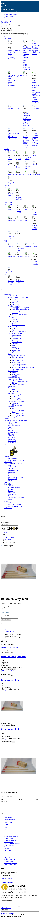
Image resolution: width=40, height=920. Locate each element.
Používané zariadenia (11, 281)
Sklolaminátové (16, 318)
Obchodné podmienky (11, 14)
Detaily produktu (9, 631)
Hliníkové (15, 321)
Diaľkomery (35, 108)
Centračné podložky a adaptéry (26, 115)
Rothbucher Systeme (18, 369)
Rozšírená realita (11, 183)
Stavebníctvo (8, 463)
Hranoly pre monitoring (19, 364)
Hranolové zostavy (17, 359)
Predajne (7, 848)
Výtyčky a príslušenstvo (27, 47)
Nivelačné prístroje (13, 133)
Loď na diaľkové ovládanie (19, 199)
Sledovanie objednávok (11, 864)
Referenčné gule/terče (18, 410)
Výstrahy (14, 345)
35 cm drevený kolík (10, 680)
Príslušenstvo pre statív (18, 325)
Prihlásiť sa (4, 519)
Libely (25, 75)
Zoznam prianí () (6, 21)
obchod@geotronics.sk (7, 882)
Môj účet (7, 858)
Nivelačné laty (12, 137)
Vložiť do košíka (5, 619)
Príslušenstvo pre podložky (27, 119)
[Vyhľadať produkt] (19, 25)
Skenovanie (35, 132)
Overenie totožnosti (10, 859)
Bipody (14, 330)
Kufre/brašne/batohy (14, 108)
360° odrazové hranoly (18, 360)
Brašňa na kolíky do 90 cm (13, 656)
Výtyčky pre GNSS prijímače (27, 52)
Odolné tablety (25, 142)
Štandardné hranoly (17, 357)
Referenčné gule (16, 350)
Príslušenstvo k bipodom (19, 331)
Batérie (10, 54)
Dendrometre (20, 256)
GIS (34, 155)
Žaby (9, 135)
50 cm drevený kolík (10, 729)
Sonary (6, 456)
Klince (10, 78)
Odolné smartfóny (26, 146)
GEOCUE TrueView (18, 415)
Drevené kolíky (12, 80)
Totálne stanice (10, 158)
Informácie (7, 18)
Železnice (11, 174)
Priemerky (28, 246)
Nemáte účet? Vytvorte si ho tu (10, 913)
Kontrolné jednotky (28, 158)
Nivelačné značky (13, 84)
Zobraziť (3, 691)
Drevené (14, 319)
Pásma (27, 256)
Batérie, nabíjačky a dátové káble (14, 51)
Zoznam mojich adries (10, 863)
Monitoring (11, 165)
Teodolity (27, 209)
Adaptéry (26, 122)
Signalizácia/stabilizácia (15, 75)
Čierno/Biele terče (17, 413)
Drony (18, 235)
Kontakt (6, 847)
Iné (13, 352)
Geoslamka (15, 343)
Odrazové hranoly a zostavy (35, 82)
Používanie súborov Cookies (12, 843)
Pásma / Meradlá (13, 371)
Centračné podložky (26, 124)
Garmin (10, 246)
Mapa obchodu (8, 850)
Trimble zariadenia (9, 420)
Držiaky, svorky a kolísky (25, 62)
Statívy (34, 43)
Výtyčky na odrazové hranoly (26, 57)
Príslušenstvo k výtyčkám (27, 68)
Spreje (10, 82)
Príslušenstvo (8, 296)
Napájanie (11, 57)
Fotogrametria (12, 441)
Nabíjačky (11, 55)
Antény (14, 389)
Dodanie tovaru (9, 16)
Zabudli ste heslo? (6, 908)
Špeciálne (15, 323)
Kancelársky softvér (28, 167)
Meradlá (14, 376)
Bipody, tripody (12, 326)
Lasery (10, 209)
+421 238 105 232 (6, 879)
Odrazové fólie (16, 366)
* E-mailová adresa (6, 900)
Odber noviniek (9, 845)
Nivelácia (11, 132)
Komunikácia (20, 174)
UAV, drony (15, 348)
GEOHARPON (13, 77)
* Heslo (3, 904)
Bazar (6, 503)
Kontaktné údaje (9, 842)
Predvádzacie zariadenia (20, 281)
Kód (2, 641)
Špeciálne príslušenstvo (15, 417)
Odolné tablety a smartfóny (26, 138)
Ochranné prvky (11, 237)
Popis (6, 629)
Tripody (14, 328)
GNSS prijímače (18, 158)
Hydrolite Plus (12, 458)
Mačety (35, 246)
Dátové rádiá (15, 391)
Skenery (18, 167)
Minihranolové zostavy (18, 362)
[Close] (1, 289)
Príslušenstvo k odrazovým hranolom (23, 367)
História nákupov (9, 861)
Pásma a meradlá (34, 213)
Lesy (5, 484)
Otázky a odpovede (10, 840)
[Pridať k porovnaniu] (1, 623)
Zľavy (6, 827)
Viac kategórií (12, 85)
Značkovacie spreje (14, 487)
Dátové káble (12, 59)
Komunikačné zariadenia (15, 388)
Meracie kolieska (17, 374)
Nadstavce (26, 66)
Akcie (6, 824)
